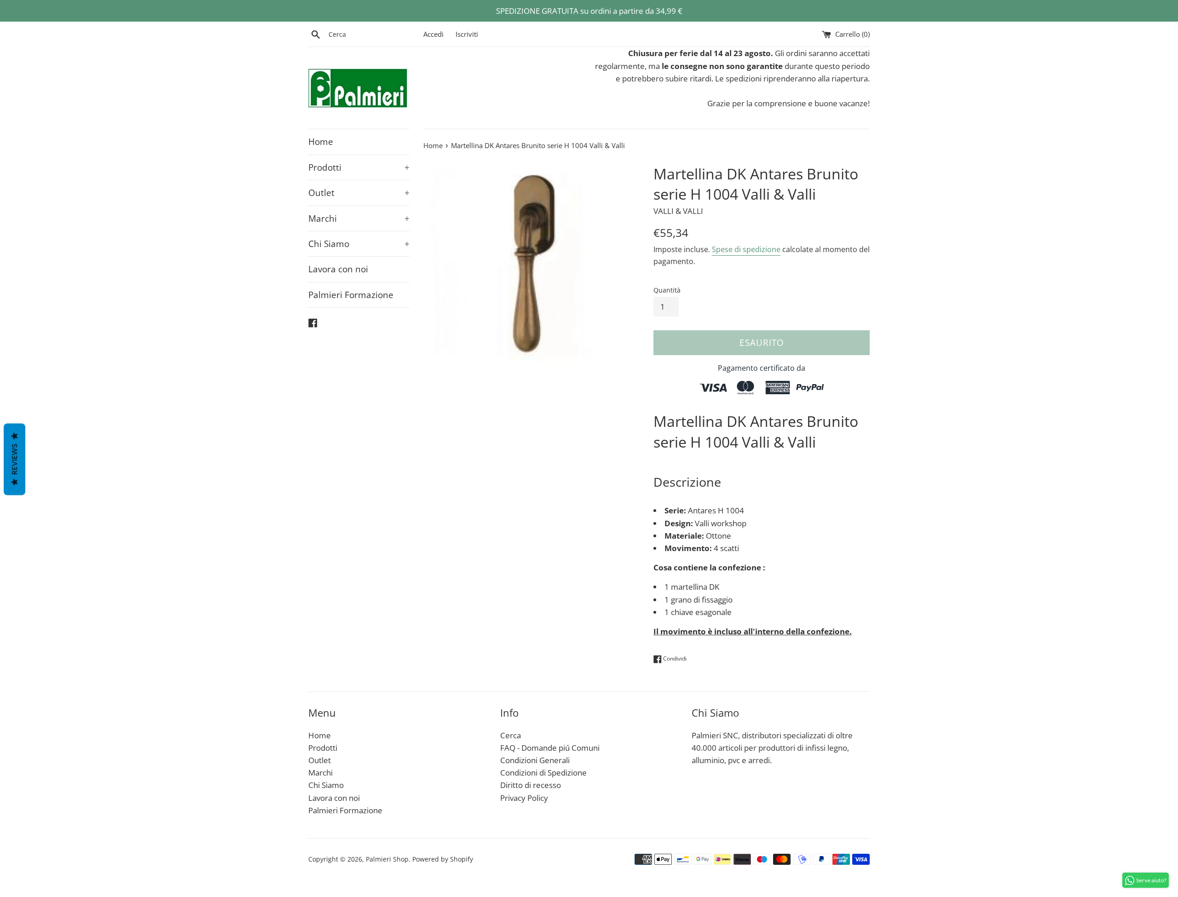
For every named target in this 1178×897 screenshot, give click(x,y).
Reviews (14, 459)
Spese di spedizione (746, 249)
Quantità (667, 290)
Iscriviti (467, 34)
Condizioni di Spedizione (543, 772)
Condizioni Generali (535, 760)
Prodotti (359, 167)
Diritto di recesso (530, 785)
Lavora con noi (338, 269)
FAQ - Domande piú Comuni (550, 747)
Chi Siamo (359, 244)
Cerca (510, 735)
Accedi (433, 34)
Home (320, 142)
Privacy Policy (524, 798)
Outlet (359, 193)
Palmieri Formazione (350, 295)
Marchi (359, 218)
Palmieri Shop (387, 859)
